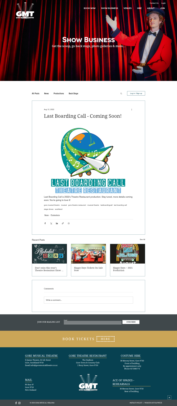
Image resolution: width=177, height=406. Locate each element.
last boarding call (120, 205)
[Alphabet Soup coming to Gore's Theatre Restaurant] (49, 254)
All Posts (35, 93)
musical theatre (93, 205)
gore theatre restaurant (77, 205)
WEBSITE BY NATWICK (153, 403)
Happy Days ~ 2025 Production (123, 269)
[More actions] (131, 109)
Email (65, 320)
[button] (138, 8)
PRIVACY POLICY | (137, 403)
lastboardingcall (106, 205)
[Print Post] (69, 223)
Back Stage (73, 93)
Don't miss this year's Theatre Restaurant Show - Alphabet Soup (48, 269)
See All (142, 239)
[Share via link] (63, 223)
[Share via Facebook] (45, 223)
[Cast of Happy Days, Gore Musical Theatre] (88, 254)
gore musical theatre (52, 205)
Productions (59, 93)
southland (58, 209)
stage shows (48, 209)
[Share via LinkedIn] (57, 223)
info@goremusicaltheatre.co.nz (44, 365)
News (46, 93)
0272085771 (135, 369)
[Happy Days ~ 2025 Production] (127, 254)
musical (64, 205)
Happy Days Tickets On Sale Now (88, 269)
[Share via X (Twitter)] (51, 223)
